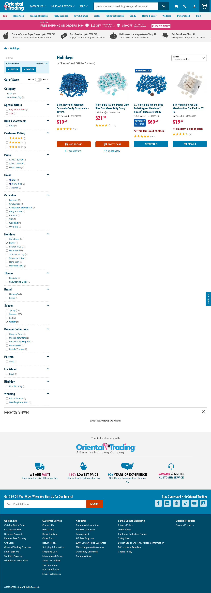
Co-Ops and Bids (12, 529)
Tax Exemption (50, 564)
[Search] (163, 6)
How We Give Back (85, 529)
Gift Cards (9, 542)
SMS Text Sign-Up (13, 556)
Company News (84, 556)
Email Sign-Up (11, 551)
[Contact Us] (185, 6)
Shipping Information (53, 547)
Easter (14, 69)
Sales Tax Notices (51, 560)
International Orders (52, 556)
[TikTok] (185, 503)
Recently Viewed (16, 412)
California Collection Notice (132, 533)
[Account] (194, 6)
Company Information (87, 525)
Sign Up (94, 504)
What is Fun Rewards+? (16, 560)
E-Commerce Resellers (129, 547)
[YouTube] (194, 503)
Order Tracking (50, 533)
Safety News (124, 538)
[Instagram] (203, 503)
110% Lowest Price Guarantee (91, 542)
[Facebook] (158, 503)
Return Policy (49, 542)
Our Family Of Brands (87, 551)
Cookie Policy (125, 551)
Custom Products (185, 525)
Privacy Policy (125, 525)
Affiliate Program (85, 538)
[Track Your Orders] (176, 6)
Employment (82, 533)
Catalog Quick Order (14, 525)
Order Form (48, 538)
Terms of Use (124, 529)
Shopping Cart (49, 551)
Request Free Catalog (15, 538)
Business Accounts (13, 533)
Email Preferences (51, 573)
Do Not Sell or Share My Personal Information (141, 542)
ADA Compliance (50, 569)
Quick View (75, 150)
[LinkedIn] (167, 503)
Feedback (208, 299)
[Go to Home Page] (5, 48)
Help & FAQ (48, 529)
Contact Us (48, 525)
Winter (30, 69)
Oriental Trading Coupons (17, 547)
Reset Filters (42, 64)
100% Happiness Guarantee (90, 547)
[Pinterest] (176, 503)
